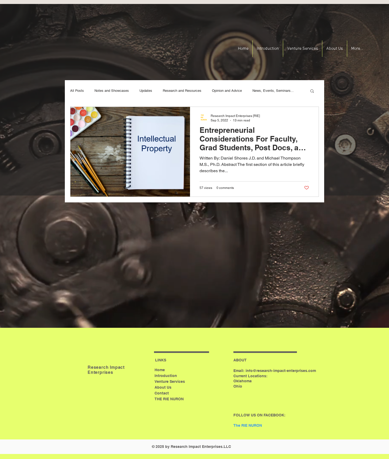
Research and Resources (182, 91)
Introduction (166, 376)
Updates (145, 91)
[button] (312, 91)
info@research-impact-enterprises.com (281, 371)
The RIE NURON (247, 425)
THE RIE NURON (169, 399)
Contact (162, 393)
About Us (163, 387)
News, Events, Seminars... (273, 91)
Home (160, 370)
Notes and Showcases (111, 91)
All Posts (77, 91)
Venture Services (170, 381)
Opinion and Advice (227, 91)
